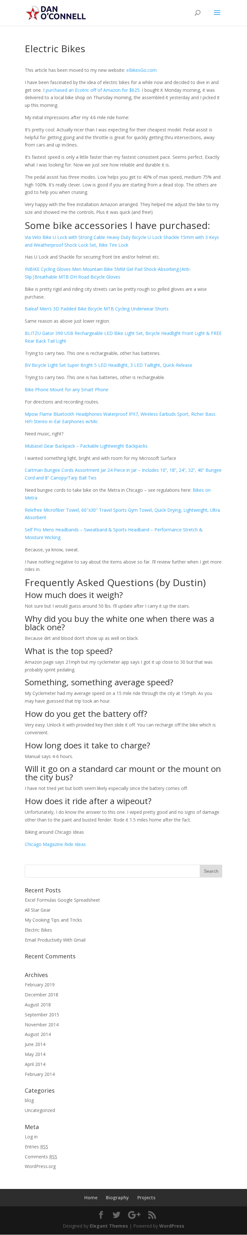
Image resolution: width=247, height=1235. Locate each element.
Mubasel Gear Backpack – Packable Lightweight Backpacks (86, 446)
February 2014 (40, 1074)
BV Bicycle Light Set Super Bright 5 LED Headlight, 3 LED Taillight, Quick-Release (108, 365)
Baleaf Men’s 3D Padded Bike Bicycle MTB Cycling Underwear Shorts (97, 309)
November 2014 (42, 1024)
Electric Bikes (38, 930)
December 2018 (41, 995)
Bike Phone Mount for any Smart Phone (66, 389)
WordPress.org (40, 1166)
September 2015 (42, 1015)
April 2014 (35, 1064)
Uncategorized (40, 1110)
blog (29, 1100)
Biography (117, 1197)
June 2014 (35, 1044)
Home (90, 1197)
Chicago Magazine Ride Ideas (55, 844)
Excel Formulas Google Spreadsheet (62, 900)
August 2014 (38, 1034)
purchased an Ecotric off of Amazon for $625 (93, 90)
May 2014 (35, 1054)
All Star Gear (37, 910)
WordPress (171, 1226)
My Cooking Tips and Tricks (53, 920)
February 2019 (40, 985)
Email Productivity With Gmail (55, 940)
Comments (41, 1157)
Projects (146, 1197)
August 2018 (38, 1005)
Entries (36, 1147)
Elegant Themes (109, 1226)
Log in (31, 1137)
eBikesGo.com (141, 70)
